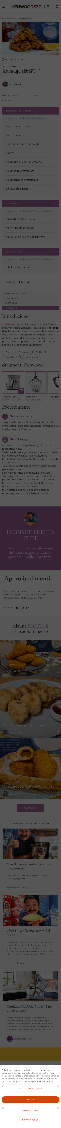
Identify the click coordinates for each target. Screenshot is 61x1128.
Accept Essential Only (30, 1089)
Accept (30, 1100)
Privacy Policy (30, 1120)
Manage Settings (30, 1110)
